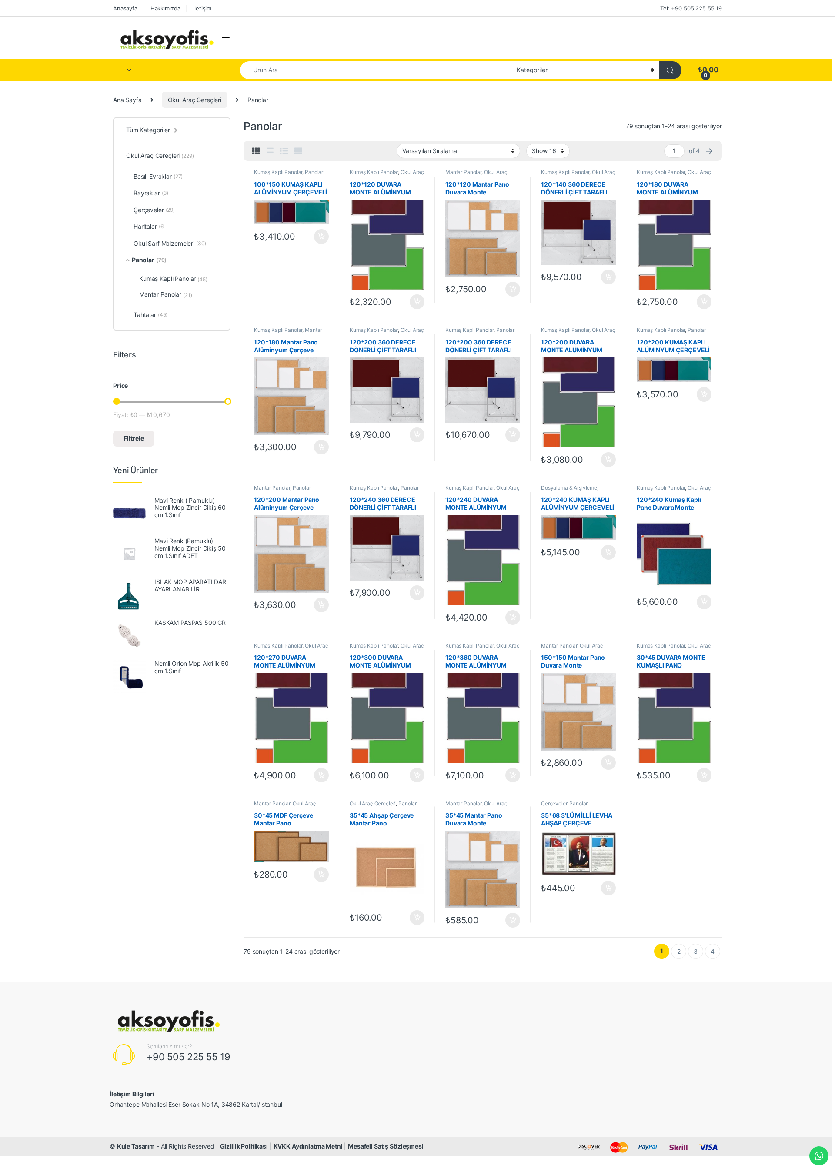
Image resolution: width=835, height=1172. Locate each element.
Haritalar (149, 226)
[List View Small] (298, 151)
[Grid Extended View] (270, 151)
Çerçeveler (554, 803)
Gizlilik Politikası (244, 1146)
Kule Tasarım (136, 1146)
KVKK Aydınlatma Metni (308, 1146)
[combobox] (376, 70)
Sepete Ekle (319, 236)
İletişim (202, 8)
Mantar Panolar (463, 172)
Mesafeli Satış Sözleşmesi (386, 1146)
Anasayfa (125, 8)
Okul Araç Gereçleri (194, 100)
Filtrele (134, 438)
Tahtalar (150, 314)
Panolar (314, 172)
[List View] (284, 151)
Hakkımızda (165, 8)
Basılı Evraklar (158, 176)
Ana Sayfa (127, 100)
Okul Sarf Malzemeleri (170, 243)
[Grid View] (256, 151)
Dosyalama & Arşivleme (569, 487)
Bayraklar (151, 193)
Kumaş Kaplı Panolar (278, 172)
